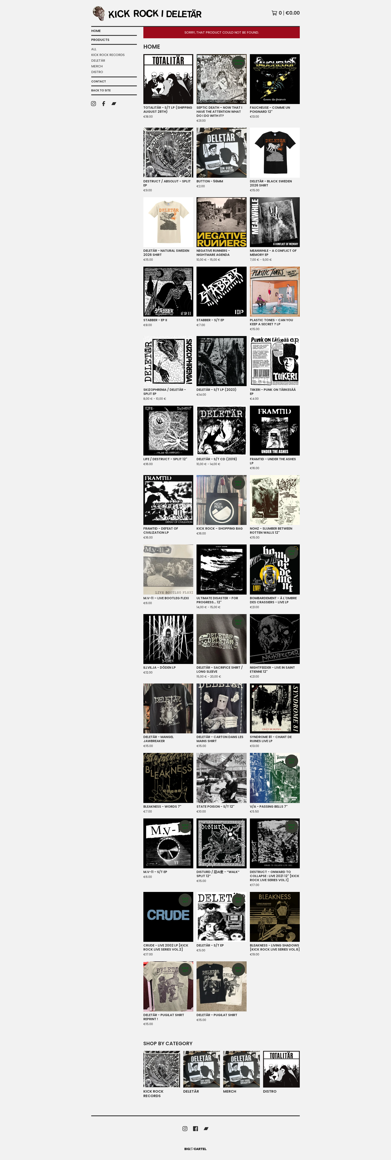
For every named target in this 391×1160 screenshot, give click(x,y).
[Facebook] (103, 103)
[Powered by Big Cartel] (195, 1149)
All (93, 49)
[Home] (149, 13)
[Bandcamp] (114, 103)
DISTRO (97, 72)
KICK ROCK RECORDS (108, 55)
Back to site (101, 90)
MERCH (97, 66)
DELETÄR (98, 60)
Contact (98, 81)
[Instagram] (93, 103)
